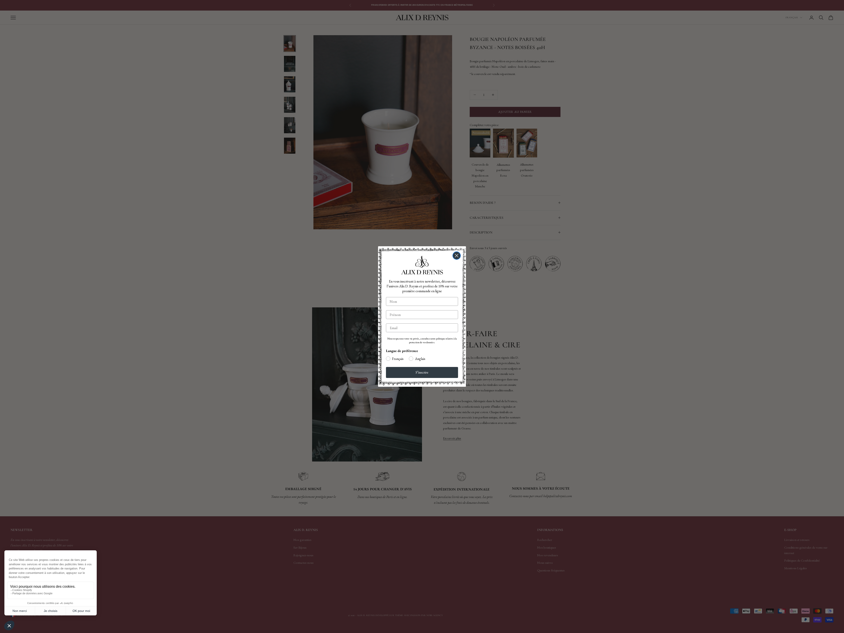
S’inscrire (422, 372)
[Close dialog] (456, 255)
